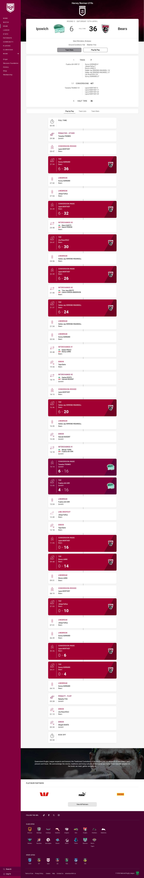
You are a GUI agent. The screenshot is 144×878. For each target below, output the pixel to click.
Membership (7, 75)
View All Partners (82, 804)
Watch (6, 22)
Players (6, 46)
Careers (48, 873)
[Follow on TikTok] (44, 815)
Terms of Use (29, 873)
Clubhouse (8, 50)
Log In (8, 874)
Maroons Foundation (10, 63)
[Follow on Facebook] (49, 815)
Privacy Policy (39, 873)
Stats (5, 34)
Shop (5, 71)
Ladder (6, 30)
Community (8, 42)
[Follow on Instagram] (59, 815)
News (5, 18)
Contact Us (60, 873)
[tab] (69, 111)
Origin (5, 59)
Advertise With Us (70, 873)
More (5, 53)
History (6, 67)
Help (53, 873)
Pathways (7, 38)
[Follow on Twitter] (54, 815)
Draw (5, 26)
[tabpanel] (82, 431)
